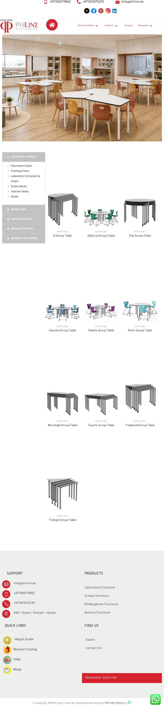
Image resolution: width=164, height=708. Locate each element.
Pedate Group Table (101, 330)
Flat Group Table (140, 236)
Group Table (18, 209)
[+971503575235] (79, 2)
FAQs (17, 660)
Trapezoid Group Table (140, 425)
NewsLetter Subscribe (101, 678)
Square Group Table (101, 425)
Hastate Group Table (62, 330)
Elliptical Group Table (101, 236)
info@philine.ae (24, 583)
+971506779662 (60, 2)
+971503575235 (93, 2)
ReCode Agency (115, 703)
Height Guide (24, 639)
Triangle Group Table (62, 520)
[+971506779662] (46, 2)
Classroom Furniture (23, 157)
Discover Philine (86, 26)
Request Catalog (25, 650)
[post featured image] (62, 209)
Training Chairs (20, 171)
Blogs (17, 670)
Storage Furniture (22, 228)
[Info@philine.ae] (118, 2)
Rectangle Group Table (62, 425)
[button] (72, 137)
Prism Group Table (140, 330)
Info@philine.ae (132, 2)
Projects (129, 26)
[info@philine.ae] (6, 584)
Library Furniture (21, 219)
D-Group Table (62, 236)
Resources (143, 26)
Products (109, 26)
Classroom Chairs (21, 166)
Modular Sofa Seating (24, 238)
